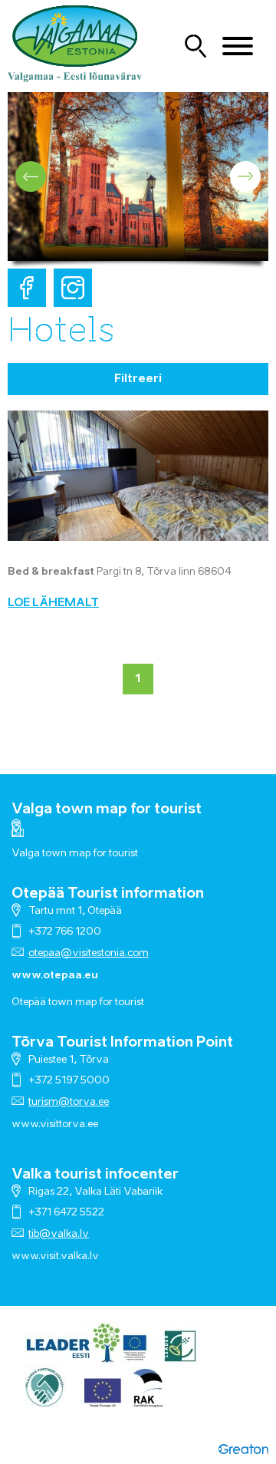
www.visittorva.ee (55, 1124)
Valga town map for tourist (107, 809)
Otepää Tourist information (108, 894)
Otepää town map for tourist (78, 1002)
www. (26, 1256)
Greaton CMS (243, 1448)
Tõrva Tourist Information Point (122, 1043)
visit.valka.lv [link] (69, 1256)
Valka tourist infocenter (95, 1175)
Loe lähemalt (53, 603)
